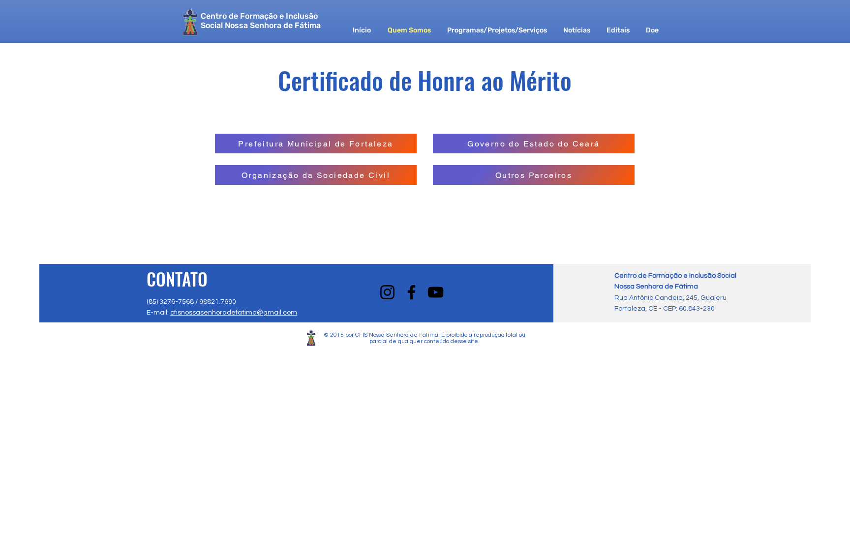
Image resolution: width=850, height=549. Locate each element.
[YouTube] (435, 292)
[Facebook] (411, 292)
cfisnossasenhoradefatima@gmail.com (233, 312)
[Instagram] (387, 292)
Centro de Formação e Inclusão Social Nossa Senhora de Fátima (261, 20)
